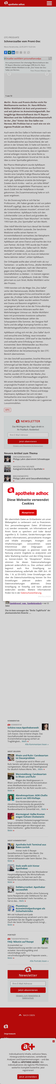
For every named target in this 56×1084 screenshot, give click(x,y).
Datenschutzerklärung (31, 592)
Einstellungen (44, 596)
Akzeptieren (28, 512)
